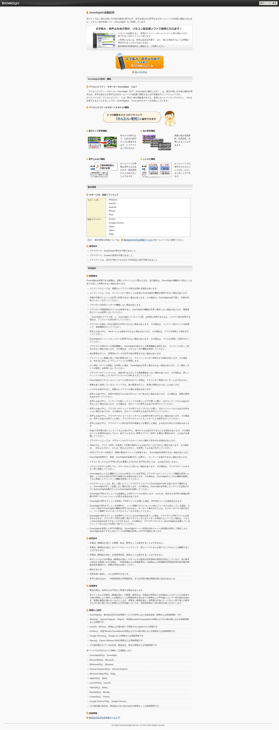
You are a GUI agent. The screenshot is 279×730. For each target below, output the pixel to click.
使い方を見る (141, 72)
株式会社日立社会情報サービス (138, 240)
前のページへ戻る (268, 3)
